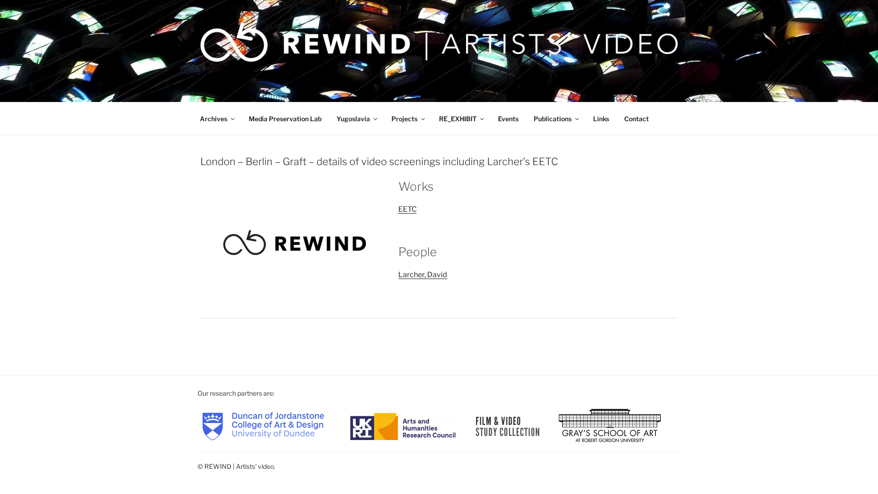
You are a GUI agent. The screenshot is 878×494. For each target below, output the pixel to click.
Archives (213, 119)
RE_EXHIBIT (457, 119)
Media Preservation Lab (285, 119)
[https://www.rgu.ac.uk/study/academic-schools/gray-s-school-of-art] (610, 426)
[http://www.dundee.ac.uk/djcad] (263, 426)
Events (508, 119)
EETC (407, 209)
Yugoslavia (353, 119)
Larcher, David (422, 274)
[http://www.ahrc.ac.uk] (402, 426)
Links (601, 119)
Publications (553, 119)
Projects (404, 119)
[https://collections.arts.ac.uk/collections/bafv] (508, 426)
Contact (636, 119)
